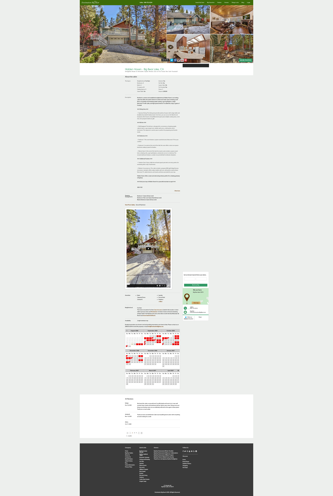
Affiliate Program (143, 469)
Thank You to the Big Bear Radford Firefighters (165, 459)
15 (150, 340)
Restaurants (154, 311)
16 (153, 340)
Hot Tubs (141, 461)
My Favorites (210, 2)
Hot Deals (185, 467)
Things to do (235, 2)
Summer (141, 463)
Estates (141, 473)
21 (148, 342)
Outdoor (141, 477)
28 (139, 344)
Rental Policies (129, 459)
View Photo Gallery (130, 205)
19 (160, 340)
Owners (226, 2)
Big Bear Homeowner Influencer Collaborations (166, 453)
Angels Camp (142, 481)
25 (132, 344)
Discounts (142, 467)
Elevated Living (143, 475)
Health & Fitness (187, 463)
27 (137, 344)
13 (145, 340)
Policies (219, 2)
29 (142, 344)
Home (126, 451)
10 (155, 338)
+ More (160, 301)
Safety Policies (129, 461)
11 (157, 338)
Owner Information (130, 465)
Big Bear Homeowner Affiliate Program (164, 455)
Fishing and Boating (144, 459)
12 (160, 338)
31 (130, 346)
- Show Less (177, 191)
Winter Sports (142, 465)
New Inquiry (142, 471)
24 (155, 342)
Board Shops (186, 461)
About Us (127, 455)
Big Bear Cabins (129, 453)
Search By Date (199, 2)
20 (145, 342)
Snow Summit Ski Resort (149, 315)
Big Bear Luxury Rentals (143, 451)
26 (135, 344)
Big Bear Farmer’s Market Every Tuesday (164, 457)
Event (184, 459)
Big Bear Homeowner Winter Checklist (163, 451)
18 (157, 340)
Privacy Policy (128, 467)
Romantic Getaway (144, 457)
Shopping (185, 465)
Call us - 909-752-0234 (146, 2)
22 (150, 342)
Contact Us (128, 457)
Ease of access (158, 310)
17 (155, 340)
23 (153, 342)
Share (200, 317)
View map (196, 303)
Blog (243, 2)
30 (127, 346)
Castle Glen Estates (144, 479)
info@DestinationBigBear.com (155, 326)
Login (248, 2)
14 (148, 340)
